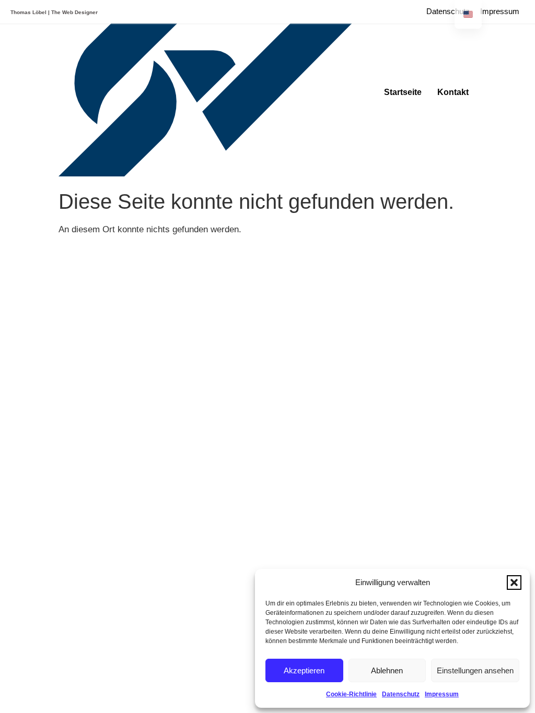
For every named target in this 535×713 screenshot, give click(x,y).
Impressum (442, 694)
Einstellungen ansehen (475, 670)
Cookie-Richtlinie (351, 694)
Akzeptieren (304, 670)
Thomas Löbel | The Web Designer (54, 12)
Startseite (403, 92)
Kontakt (453, 92)
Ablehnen (387, 670)
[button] (514, 582)
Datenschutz (401, 694)
